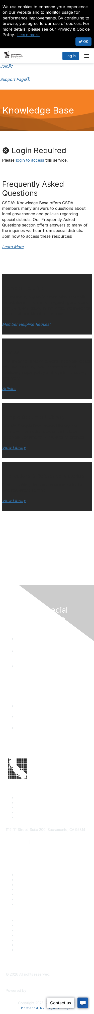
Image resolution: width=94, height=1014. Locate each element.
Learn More (13, 246)
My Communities (29, 945)
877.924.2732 (17, 842)
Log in (71, 56)
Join (4, 66)
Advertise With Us (30, 925)
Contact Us (25, 875)
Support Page (13, 79)
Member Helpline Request (26, 324)
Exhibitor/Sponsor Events (36, 930)
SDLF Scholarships (31, 885)
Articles (9, 388)
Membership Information (36, 935)
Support (22, 880)
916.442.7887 (43, 842)
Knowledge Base (30, 904)
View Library (14, 447)
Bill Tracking (26, 899)
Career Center (28, 920)
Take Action (26, 894)
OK (85, 41)
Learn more (28, 34)
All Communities (28, 940)
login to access (30, 160)
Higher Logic (37, 990)
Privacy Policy (27, 950)
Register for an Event (33, 889)
